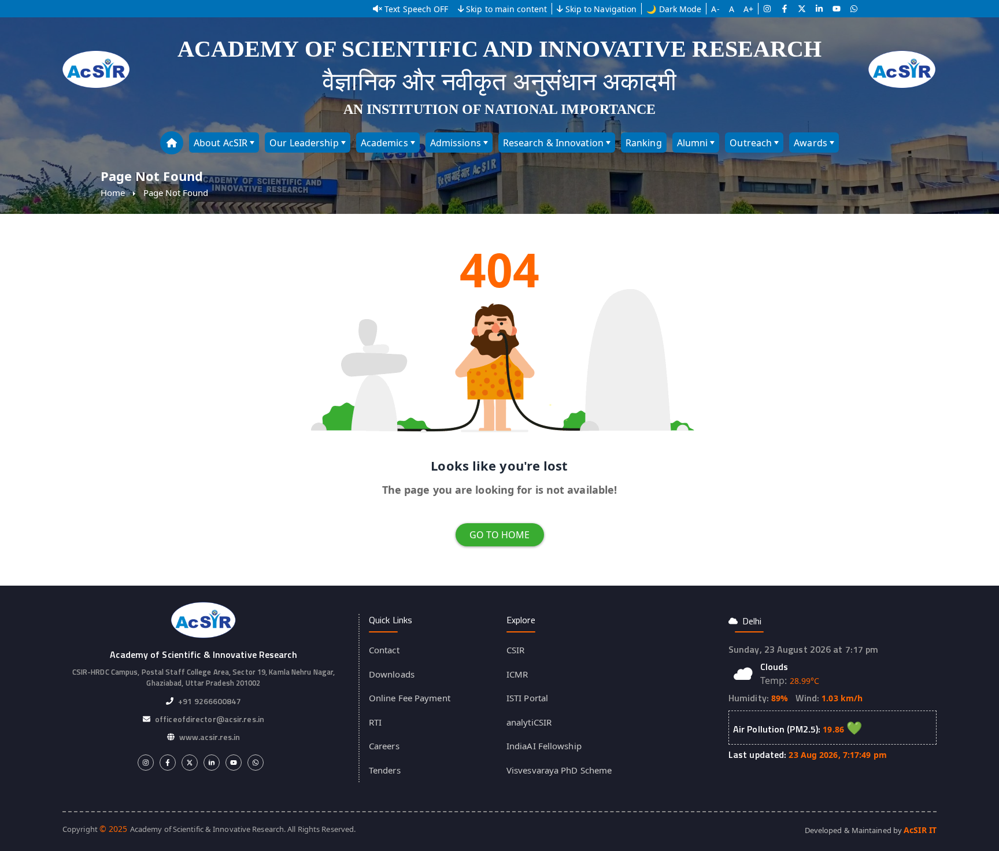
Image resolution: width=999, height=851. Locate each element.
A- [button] (715, 8)
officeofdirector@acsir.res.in (209, 719)
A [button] (731, 8)
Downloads (392, 674)
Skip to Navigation (601, 8)
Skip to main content (506, 8)
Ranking (644, 142)
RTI (375, 722)
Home (113, 192)
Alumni (692, 142)
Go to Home (499, 534)
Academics (384, 142)
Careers (384, 746)
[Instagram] (767, 8)
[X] (802, 8)
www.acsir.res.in (209, 737)
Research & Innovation (553, 142)
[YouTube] (836, 8)
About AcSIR (220, 142)
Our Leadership (303, 142)
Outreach (751, 142)
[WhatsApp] (854, 8)
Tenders (385, 770)
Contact (384, 650)
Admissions (455, 142)
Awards (810, 142)
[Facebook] (784, 8)
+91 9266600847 (209, 701)
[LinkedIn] (819, 8)
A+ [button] (748, 8)
